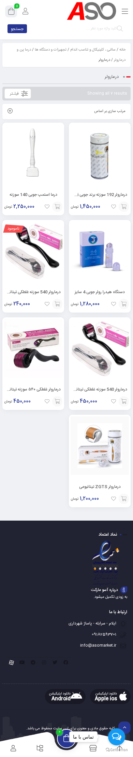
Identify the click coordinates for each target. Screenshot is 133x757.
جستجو (17, 29)
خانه (122, 50)
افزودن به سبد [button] (57, 207)
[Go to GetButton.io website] (117, 750)
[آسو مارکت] (91, 11)
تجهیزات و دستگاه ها (50, 50)
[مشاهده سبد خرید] (11, 12)
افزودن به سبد (57, 304)
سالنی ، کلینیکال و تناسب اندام (93, 50)
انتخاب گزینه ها (124, 207)
